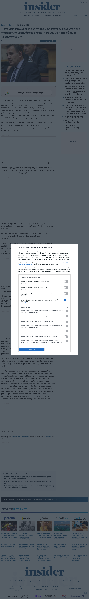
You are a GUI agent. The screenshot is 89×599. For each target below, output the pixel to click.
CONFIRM (32, 349)
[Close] (74, 247)
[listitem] (44, 278)
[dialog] (44, 299)
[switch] (66, 281)
